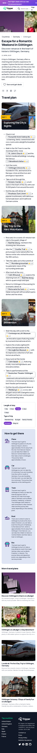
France (4, 736)
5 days (7, 412)
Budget (17, 420)
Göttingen (27, 37)
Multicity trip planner (25, 740)
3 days (18, 409)
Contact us (22, 733)
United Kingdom (7, 724)
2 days (12, 409)
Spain (3, 731)
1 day (6, 409)
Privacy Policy (22, 738)
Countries (6, 37)
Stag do (15, 423)
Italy (3, 729)
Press (20, 735)
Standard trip (9, 420)
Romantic (8, 423)
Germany (16, 37)
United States (6, 721)
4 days (24, 409)
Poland (4, 734)
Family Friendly (27, 420)
